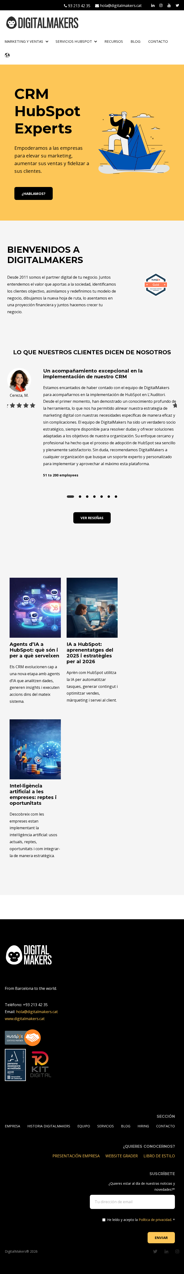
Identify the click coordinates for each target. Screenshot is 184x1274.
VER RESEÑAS (92, 517)
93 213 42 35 (78, 5)
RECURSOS (113, 41)
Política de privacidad (155, 1219)
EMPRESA (12, 1126)
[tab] (70, 496)
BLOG (135, 41)
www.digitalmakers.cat (25, 1018)
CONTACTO (158, 41)
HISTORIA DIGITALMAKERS (48, 1126)
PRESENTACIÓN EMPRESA (76, 1156)
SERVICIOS (105, 1126)
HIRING (143, 1126)
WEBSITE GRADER (122, 1156)
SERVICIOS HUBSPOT (74, 41)
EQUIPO (83, 1126)
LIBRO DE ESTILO (159, 1156)
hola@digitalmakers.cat (120, 5)
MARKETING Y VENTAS (24, 41)
